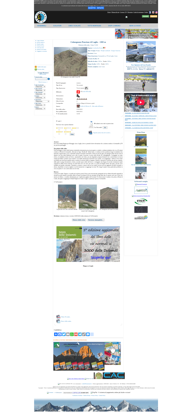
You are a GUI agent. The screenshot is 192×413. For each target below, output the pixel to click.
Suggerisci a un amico (42, 51)
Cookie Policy (102, 395)
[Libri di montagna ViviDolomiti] (141, 212)
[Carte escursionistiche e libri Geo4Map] (141, 220)
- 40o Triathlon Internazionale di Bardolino (139, 113)
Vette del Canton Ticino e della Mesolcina (141, 149)
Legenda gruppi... (43, 74)
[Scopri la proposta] (140, 91)
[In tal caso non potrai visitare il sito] (100, 8)
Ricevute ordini (40, 69)
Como (100, 48)
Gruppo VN (123, 12)
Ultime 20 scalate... (66, 317)
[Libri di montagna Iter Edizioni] (141, 204)
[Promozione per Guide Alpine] (136, 38)
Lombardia (96, 48)
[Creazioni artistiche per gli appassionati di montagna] (141, 184)
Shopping (130, 12)
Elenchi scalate (40, 44)
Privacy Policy (94, 395)
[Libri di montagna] (112, 364)
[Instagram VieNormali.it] (156, 12)
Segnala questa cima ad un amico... (102, 132)
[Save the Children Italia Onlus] (75, 378)
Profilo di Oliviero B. (85, 106)
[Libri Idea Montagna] (78, 370)
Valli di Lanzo (141, 168)
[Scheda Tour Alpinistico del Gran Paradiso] (141, 62)
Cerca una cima (40, 47)
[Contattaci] (50, 392)
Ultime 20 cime (40, 46)
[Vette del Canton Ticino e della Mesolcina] (141, 148)
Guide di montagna (139, 12)
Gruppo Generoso (115, 50)
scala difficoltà (86, 91)
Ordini (146, 12)
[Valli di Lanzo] (141, 167)
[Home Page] (41, 22)
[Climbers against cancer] (109, 378)
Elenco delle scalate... (66, 321)
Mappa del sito (115, 12)
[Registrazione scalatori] (153, 17)
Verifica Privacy (86, 395)
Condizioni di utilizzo (77, 395)
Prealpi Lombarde (105, 50)
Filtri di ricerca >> (43, 82)
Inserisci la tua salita (41, 49)
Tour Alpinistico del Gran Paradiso (141, 65)
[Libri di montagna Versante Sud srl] (141, 195)
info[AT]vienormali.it (87, 383)
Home (109, 12)
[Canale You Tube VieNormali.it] (153, 12)
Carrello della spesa (41, 66)
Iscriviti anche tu (40, 42)
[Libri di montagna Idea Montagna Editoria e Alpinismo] (141, 193)
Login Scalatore (40, 40)
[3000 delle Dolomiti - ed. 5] (88, 261)
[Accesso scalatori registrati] (145, 17)
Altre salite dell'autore (97, 106)
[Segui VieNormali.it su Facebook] (150, 12)
